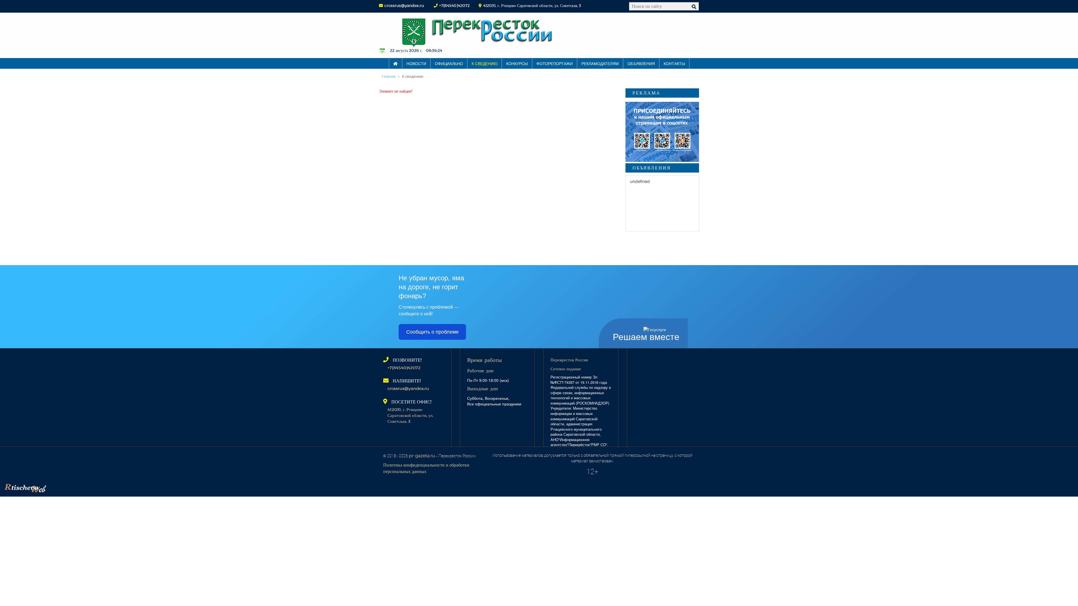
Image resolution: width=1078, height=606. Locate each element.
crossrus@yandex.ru (404, 5)
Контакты (674, 63)
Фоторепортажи (554, 63)
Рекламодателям (600, 63)
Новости (416, 63)
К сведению (484, 63)
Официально (449, 63)
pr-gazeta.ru (422, 455)
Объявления (641, 63)
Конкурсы (517, 63)
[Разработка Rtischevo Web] (53, 487)
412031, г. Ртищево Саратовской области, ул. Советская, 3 (410, 415)
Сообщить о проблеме (432, 332)
